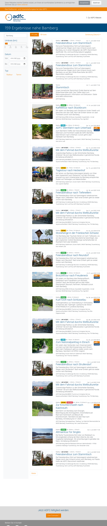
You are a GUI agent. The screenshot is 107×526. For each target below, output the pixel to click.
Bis (6, 64)
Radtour (9, 75)
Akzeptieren (84, 3)
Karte (44, 35)
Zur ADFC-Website (94, 18)
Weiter (33, 473)
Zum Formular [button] (52, 515)
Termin (18, 75)
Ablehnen (96, 3)
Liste (35, 35)
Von (6, 58)
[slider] (9, 43)
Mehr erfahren (22, 5)
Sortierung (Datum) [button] (92, 35)
